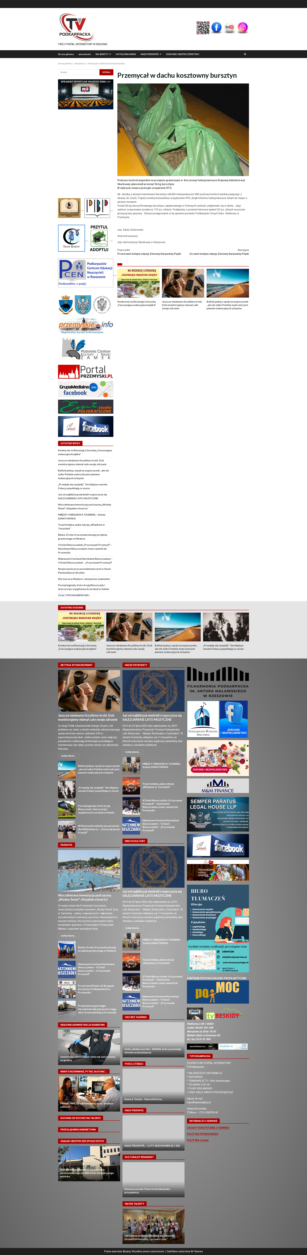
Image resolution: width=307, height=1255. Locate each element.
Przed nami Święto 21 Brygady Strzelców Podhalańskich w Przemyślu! (67, 989)
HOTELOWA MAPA (126, 54)
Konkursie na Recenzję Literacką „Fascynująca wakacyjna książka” (138, 283)
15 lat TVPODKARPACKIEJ (73, 595)
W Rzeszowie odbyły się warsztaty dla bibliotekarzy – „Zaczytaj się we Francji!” (67, 829)
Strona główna (66, 54)
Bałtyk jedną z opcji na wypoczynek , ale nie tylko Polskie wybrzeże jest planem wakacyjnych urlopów (228, 283)
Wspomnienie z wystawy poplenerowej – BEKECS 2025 (153, 1179)
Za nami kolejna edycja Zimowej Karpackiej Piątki (219, 252)
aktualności (85, 54)
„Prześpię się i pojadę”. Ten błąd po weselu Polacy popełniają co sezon (226, 627)
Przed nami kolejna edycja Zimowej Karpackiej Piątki (149, 252)
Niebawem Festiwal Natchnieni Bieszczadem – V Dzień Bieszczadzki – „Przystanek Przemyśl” (67, 969)
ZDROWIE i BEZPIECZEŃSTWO (182, 54)
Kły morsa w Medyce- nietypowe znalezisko (84, 578)
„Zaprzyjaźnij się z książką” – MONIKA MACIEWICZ (89, 1094)
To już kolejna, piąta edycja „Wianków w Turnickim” (131, 786)
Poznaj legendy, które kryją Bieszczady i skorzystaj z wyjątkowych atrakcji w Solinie (67, 809)
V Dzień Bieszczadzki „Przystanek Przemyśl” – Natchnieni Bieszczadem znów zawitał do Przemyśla (85, 548)
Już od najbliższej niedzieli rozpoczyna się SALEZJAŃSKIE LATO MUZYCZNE (153, 691)
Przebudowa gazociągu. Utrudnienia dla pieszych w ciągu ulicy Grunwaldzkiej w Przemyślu (67, 1009)
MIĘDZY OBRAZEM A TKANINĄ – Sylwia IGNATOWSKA (131, 766)
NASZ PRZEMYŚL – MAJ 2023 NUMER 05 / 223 (153, 1133)
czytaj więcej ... (69, 755)
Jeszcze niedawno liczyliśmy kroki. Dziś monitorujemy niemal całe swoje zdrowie (183, 283)
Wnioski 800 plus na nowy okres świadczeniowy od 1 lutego (89, 1163)
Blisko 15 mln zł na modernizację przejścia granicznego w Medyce (67, 949)
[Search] (245, 54)
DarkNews (172, 1251)
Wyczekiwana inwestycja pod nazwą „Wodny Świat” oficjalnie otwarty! (89, 871)
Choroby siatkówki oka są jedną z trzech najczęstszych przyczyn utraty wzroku (153, 1039)
